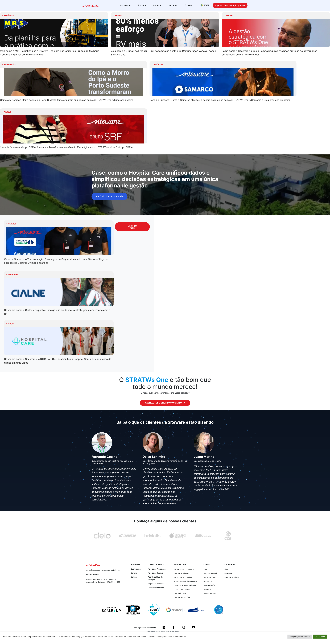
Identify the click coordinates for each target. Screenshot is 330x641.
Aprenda (157, 5)
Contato (188, 5)
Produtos (142, 5)
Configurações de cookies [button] (299, 636)
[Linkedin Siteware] (164, 627)
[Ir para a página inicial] (90, 6)
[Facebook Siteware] (173, 627)
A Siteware (125, 5)
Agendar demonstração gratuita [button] (230, 5)
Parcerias (172, 5)
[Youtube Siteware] (193, 627)
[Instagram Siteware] (183, 627)
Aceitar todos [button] (319, 636)
